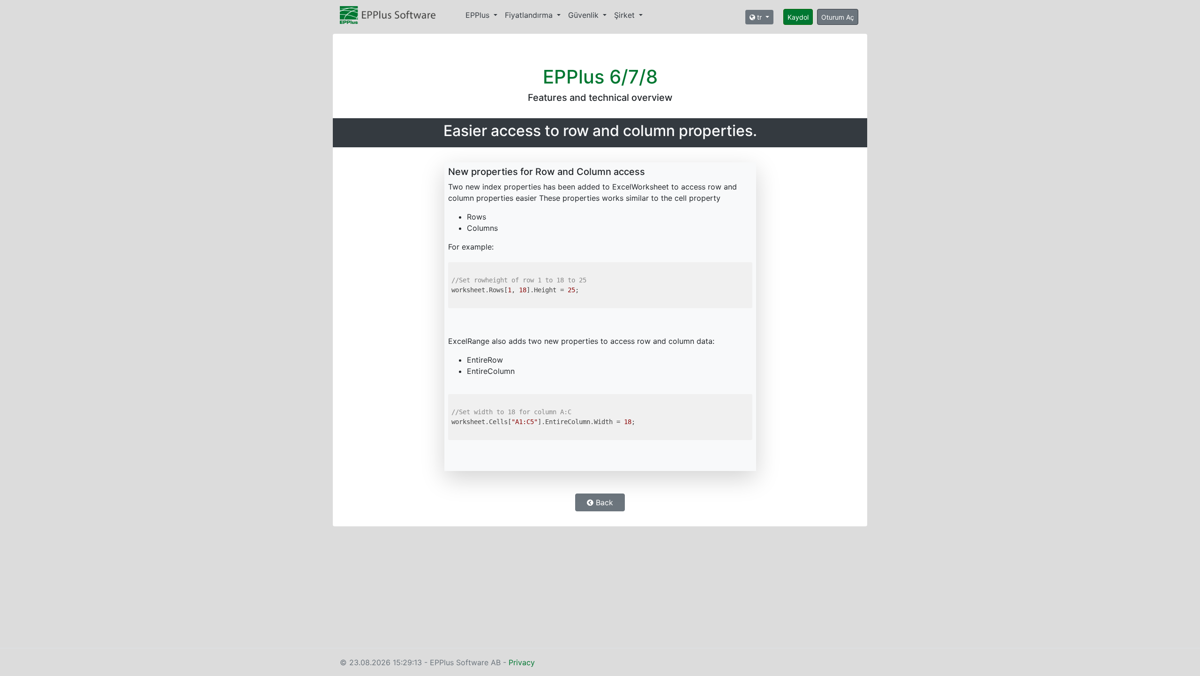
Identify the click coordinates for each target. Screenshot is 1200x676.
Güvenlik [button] (584, 15)
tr (759, 17)
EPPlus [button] (478, 15)
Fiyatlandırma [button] (530, 15)
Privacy (522, 662)
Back (603, 502)
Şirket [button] (625, 15)
